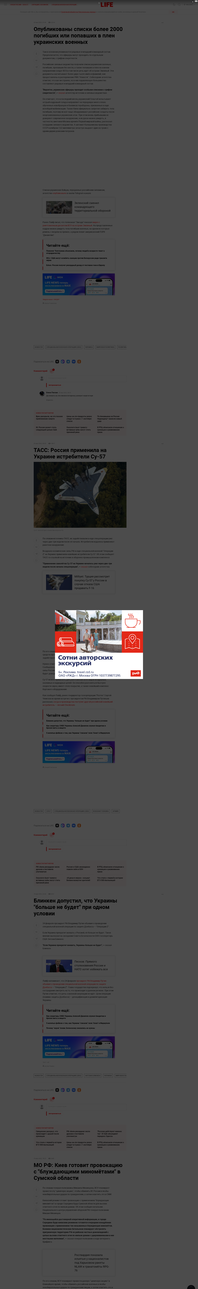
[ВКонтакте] (73, 361)
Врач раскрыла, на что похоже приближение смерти (49, 417)
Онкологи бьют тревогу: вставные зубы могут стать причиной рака (79, 429)
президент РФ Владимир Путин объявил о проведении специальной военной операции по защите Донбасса (74, 1033)
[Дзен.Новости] (57, 361)
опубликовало (60, 193)
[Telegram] (68, 361)
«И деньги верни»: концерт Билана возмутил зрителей (78, 879)
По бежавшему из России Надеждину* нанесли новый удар (109, 418)
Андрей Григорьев (51, 767)
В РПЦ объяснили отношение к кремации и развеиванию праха (110, 429)
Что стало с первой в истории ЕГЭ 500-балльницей (110, 879)
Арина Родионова (51, 303)
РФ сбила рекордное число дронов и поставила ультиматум (47, 869)
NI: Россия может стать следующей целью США (46, 428)
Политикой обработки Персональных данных (78, 12)
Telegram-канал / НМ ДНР (51, 299)
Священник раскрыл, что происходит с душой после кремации (47, 1217)
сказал (62, 92)
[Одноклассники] (79, 361)
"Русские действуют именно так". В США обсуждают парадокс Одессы (109, 1217)
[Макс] (62, 361)
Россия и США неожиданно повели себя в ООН (78, 868)
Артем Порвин (49, 1115)
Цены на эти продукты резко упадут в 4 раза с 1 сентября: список (79, 418)
